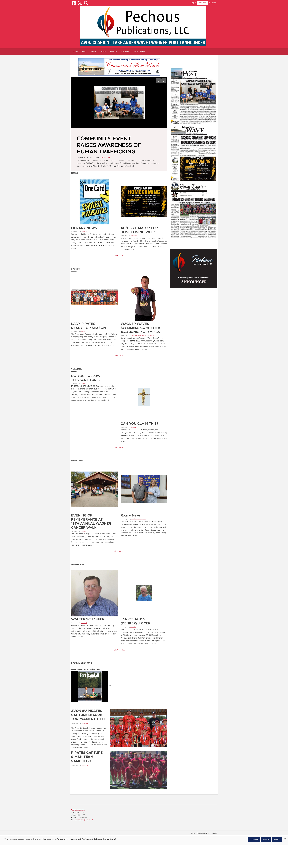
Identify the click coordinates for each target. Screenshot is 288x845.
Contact (214, 833)
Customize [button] (254, 839)
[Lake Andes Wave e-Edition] (193, 153)
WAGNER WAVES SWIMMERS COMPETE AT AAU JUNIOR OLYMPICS (141, 328)
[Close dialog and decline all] (285, 838)
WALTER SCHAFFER (87, 619)
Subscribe (202, 3)
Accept (277, 839)
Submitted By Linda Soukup (138, 519)
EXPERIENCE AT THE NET (111, 138)
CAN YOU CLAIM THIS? (139, 423)
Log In (193, 3)
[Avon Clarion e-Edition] (193, 210)
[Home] (143, 26)
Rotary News (131, 515)
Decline (266, 839)
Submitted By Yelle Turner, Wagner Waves (142, 335)
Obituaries (125, 51)
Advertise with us (203, 833)
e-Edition (212, 3)
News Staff (106, 144)
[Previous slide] (158, 80)
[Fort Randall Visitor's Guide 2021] (90, 686)
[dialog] (144, 840)
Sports (93, 51)
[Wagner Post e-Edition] (193, 96)
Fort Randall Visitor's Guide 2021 (85, 669)
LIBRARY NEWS (84, 228)
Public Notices (139, 51)
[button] (86, 3)
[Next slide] (163, 80)
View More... (119, 256)
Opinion (103, 51)
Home (75, 51)
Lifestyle (113, 51)
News (84, 51)
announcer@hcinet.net (84, 820)
